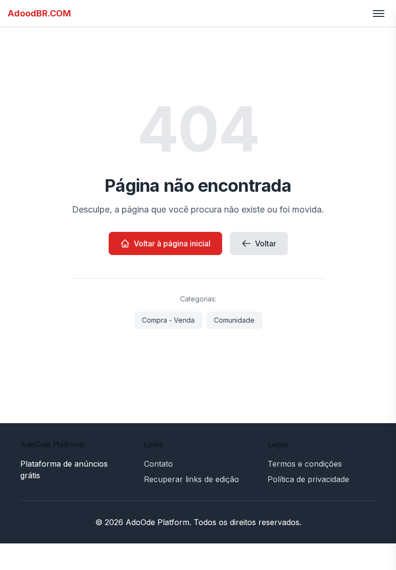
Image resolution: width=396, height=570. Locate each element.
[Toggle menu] (378, 13)
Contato (158, 464)
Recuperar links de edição (191, 479)
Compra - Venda (168, 320)
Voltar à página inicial (172, 243)
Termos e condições (305, 464)
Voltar (265, 243)
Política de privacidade (308, 479)
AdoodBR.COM (39, 13)
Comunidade (234, 320)
